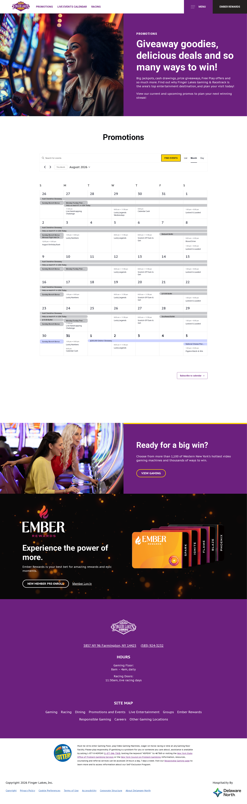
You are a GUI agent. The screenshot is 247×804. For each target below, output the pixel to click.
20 (140, 282)
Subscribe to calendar (190, 375)
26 (44, 194)
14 (164, 256)
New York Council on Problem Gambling (141, 757)
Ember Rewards (189, 712)
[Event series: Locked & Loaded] (200, 209)
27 (68, 194)
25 (92, 308)
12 (116, 256)
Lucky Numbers (72, 238)
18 (92, 282)
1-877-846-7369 (112, 753)
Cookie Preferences (49, 790)
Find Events (171, 158)
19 (116, 282)
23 (44, 308)
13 (140, 256)
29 (116, 194)
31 (164, 194)
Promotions (44, 6)
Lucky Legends (120, 238)
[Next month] (50, 167)
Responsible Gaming (95, 719)
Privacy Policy (27, 790)
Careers (120, 719)
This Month (60, 167)
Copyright (11, 790)
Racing (96, 6)
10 (68, 256)
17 (68, 282)
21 (164, 282)
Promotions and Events (107, 712)
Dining (80, 712)
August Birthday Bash (51, 244)
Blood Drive (191, 241)
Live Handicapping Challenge (74, 212)
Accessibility (89, 790)
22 (188, 282)
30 (140, 194)
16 (44, 282)
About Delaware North (138, 790)
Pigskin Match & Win (194, 351)
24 (68, 308)
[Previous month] (44, 167)
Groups (168, 712)
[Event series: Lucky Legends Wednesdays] (129, 209)
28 (92, 194)
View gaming (151, 473)
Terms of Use (71, 790)
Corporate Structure (111, 790)
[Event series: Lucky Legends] (129, 235)
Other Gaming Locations (149, 719)
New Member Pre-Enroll (45, 584)
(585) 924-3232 (152, 645)
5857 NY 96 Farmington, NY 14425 (109, 645)
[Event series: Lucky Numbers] (81, 235)
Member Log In (82, 583)
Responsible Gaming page (177, 761)
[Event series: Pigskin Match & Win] (200, 348)
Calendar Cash (144, 211)
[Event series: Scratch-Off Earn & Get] (153, 235)
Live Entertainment (144, 712)
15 (188, 256)
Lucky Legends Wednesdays (120, 213)
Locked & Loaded (193, 212)
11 (92, 256)
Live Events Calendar (72, 6)
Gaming (51, 712)
